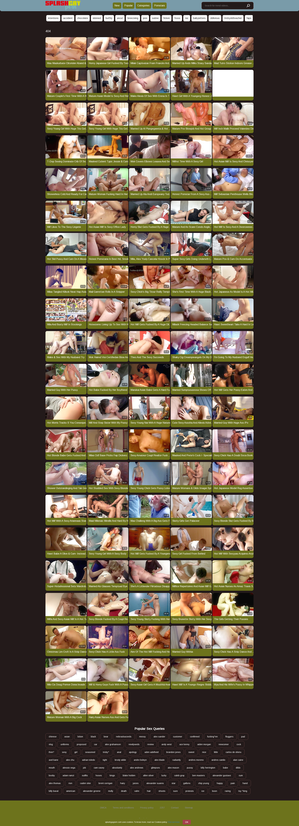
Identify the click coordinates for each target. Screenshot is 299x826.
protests (189, 791)
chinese (53, 736)
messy (142, 736)
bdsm (80, 736)
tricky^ (106, 752)
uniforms (65, 744)
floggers (229, 736)
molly (110, 791)
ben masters (198, 775)
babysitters (199, 18)
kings (112, 775)
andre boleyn (140, 760)
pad (243, 736)
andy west (166, 744)
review (150, 744)
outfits (85, 775)
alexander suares (155, 783)
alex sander (159, 736)
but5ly (109, 18)
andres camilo (218, 760)
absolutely (117, 767)
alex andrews (136, 767)
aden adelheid (152, 752)
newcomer (224, 744)
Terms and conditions (123, 807)
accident (68, 18)
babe (225, 767)
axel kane (53, 760)
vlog (51, 744)
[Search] (248, 5)
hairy (122, 783)
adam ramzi (68, 775)
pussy (190, 767)
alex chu (70, 760)
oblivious (215, 18)
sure (175, 791)
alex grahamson (113, 744)
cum (241, 775)
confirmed (194, 736)
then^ (51, 752)
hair (149, 791)
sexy (64, 752)
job (84, 767)
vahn (136, 791)
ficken (166, 18)
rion (70, 783)
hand (245, 783)
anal (119, 752)
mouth (52, 767)
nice (204, 752)
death (124, 791)
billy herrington (208, 767)
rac (186, 18)
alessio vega (69, 767)
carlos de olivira (233, 752)
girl (75, 752)
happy (220, 783)
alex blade (159, 760)
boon (214, 791)
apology (133, 752)
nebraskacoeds (123, 736)
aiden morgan (204, 744)
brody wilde (120, 760)
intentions (53, 18)
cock (239, 744)
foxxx (177, 18)
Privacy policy (147, 807)
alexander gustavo (222, 775)
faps (249, 18)
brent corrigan (105, 783)
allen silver (148, 775)
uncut (120, 18)
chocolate (82, 18)
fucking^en (212, 736)
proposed (81, 744)
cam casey (99, 767)
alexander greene (91, 791)
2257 (162, 807)
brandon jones (173, 752)
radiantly (176, 760)
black (93, 736)
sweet (191, 752)
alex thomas (55, 783)
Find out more (174, 822)
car (95, 744)
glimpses (155, 767)
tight (105, 760)
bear (106, 736)
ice (203, 791)
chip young (203, 783)
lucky (163, 775)
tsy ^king (242, 791)
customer (177, 736)
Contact (175, 807)
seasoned (90, 752)
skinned (97, 18)
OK (186, 822)
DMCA (103, 807)
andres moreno (196, 760)
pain (233, 783)
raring (228, 791)
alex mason (173, 767)
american (70, 791)
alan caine (238, 760)
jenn (145, 18)
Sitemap (189, 807)
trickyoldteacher (233, 18)
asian (67, 736)
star (174, 783)
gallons (186, 783)
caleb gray (179, 775)
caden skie (85, 783)
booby (52, 775)
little (216, 752)
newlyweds (134, 744)
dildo (238, 767)
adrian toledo (88, 760)
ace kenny (184, 744)
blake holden (129, 775)
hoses (99, 775)
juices (136, 783)
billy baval (53, 791)
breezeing (133, 18)
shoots (162, 791)
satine (155, 18)
